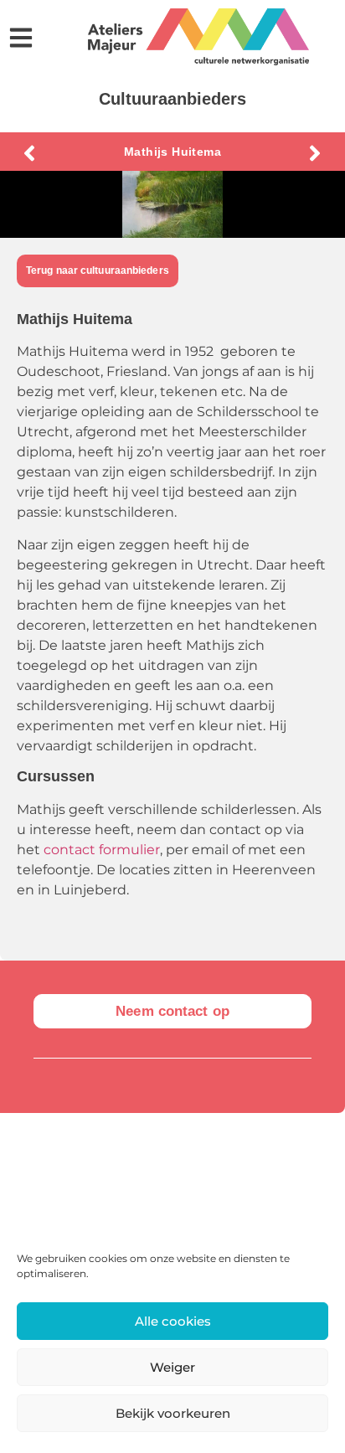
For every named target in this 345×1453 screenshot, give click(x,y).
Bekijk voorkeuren (173, 1413)
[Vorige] (94, 153)
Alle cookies (173, 1321)
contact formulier (102, 850)
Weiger (172, 1367)
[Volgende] (250, 153)
